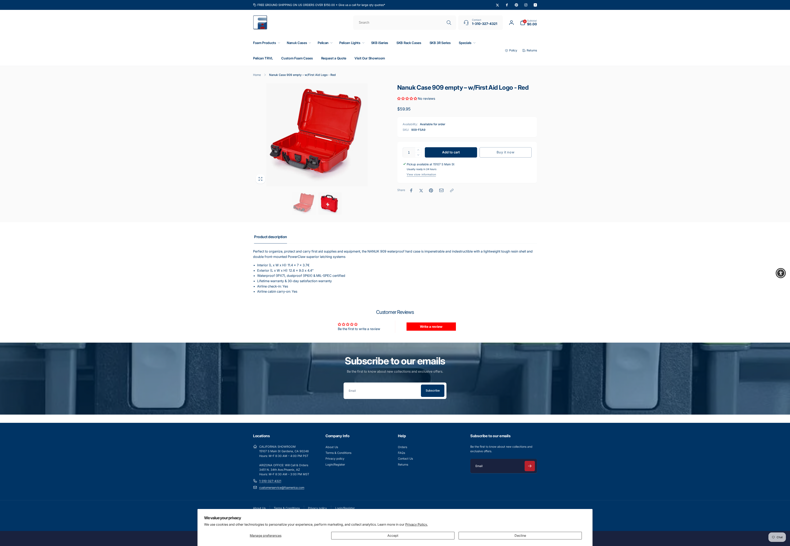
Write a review (431, 327)
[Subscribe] (530, 466)
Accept (392, 535)
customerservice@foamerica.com (281, 487)
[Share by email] (441, 190)
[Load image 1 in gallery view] (303, 203)
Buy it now (505, 152)
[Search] (449, 23)
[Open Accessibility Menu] (781, 273)
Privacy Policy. (416, 524)
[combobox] (404, 22)
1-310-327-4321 (270, 481)
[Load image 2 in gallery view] (330, 203)
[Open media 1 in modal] (317, 134)
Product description (270, 237)
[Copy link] (452, 190)
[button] (528, 23)
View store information (421, 174)
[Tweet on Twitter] (421, 190)
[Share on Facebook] (411, 190)
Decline (520, 535)
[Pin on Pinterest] (431, 190)
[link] (319, 5)
